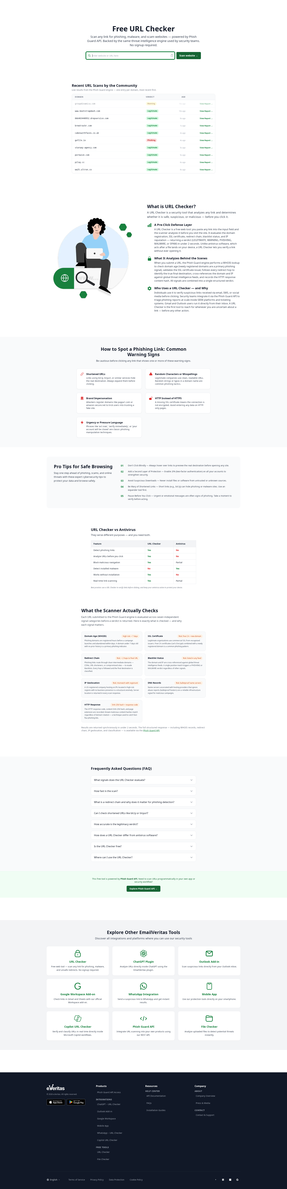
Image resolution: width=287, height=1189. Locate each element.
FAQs (149, 1103)
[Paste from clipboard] (172, 55)
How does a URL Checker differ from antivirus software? (126, 835)
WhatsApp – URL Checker (109, 1132)
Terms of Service (76, 1179)
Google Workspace (106, 1118)
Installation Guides (155, 1110)
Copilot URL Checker (107, 1140)
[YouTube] (216, 1180)
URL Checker (103, 1152)
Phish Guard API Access (109, 1092)
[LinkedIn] (223, 1180)
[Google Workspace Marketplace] (237, 1180)
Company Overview (205, 1095)
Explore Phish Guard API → (143, 888)
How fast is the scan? (106, 791)
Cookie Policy (136, 1179)
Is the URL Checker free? (108, 846)
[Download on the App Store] (56, 1102)
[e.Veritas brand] (66, 1087)
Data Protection (116, 1179)
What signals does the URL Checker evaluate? (119, 780)
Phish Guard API (151, 730)
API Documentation (156, 1095)
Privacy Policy (97, 1179)
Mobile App (103, 1125)
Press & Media (203, 1103)
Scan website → (188, 55)
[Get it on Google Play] (76, 1102)
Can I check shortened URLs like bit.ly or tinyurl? (121, 813)
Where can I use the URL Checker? (113, 857)
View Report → (206, 103)
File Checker (103, 1159)
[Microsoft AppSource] (230, 1180)
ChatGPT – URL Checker (108, 1104)
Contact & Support (205, 1115)
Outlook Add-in (104, 1111)
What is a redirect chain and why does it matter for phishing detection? (134, 802)
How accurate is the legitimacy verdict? (116, 824)
